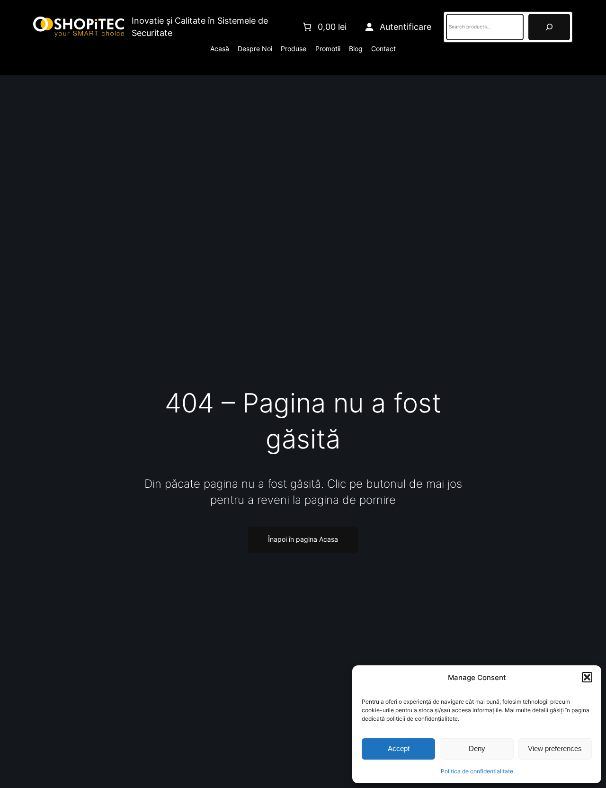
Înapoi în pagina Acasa (303, 539)
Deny (477, 748)
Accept (399, 748)
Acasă (219, 49)
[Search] (549, 27)
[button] (587, 677)
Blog (356, 49)
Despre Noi (255, 49)
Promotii (327, 49)
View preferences (555, 748)
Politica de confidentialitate (477, 771)
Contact (383, 49)
